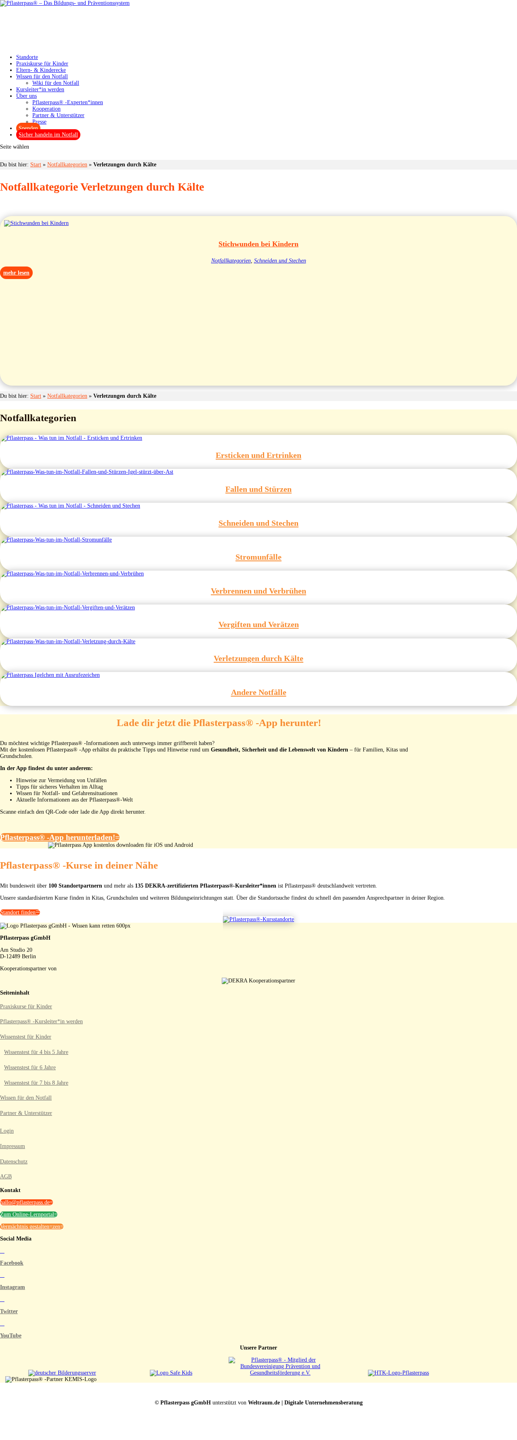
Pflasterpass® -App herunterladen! (57, 837)
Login (7, 1131)
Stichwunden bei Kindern (258, 244)
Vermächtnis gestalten (24, 1227)
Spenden (28, 128)
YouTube (10, 1336)
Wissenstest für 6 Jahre (30, 1067)
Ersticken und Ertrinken (258, 455)
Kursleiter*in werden (40, 89)
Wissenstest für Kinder (25, 1037)
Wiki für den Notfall (55, 83)
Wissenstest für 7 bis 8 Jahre (36, 1083)
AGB (6, 1176)
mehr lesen (16, 273)
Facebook (11, 1263)
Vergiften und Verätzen (259, 624)
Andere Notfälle (258, 692)
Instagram (12, 1287)
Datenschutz (13, 1162)
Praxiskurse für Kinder (26, 1006)
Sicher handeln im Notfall (48, 135)
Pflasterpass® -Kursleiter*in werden (41, 1021)
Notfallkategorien (67, 165)
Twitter (9, 1311)
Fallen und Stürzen (258, 489)
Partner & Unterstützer (58, 115)
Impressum (12, 1146)
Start (35, 165)
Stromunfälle (258, 556)
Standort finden (18, 912)
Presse (39, 122)
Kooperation (46, 109)
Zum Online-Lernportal (27, 1214)
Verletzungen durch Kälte (258, 658)
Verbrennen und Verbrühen (258, 590)
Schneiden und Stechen (280, 261)
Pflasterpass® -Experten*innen (67, 102)
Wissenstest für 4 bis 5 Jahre (36, 1052)
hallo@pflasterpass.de (25, 1202)
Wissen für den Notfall (26, 1098)
